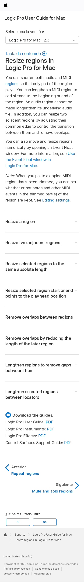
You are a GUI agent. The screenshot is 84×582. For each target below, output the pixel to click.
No (45, 522)
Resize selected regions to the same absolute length (34, 266)
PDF (49, 422)
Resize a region (20, 221)
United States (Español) (18, 556)
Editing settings (56, 200)
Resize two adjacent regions (32, 242)
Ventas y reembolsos (16, 573)
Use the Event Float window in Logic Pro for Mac (40, 159)
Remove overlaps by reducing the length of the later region (38, 341)
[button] (26, 53)
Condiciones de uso (47, 568)
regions (12, 83)
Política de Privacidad (17, 568)
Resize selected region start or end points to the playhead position (39, 293)
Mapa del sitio (42, 573)
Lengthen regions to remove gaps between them (38, 367)
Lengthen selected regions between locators (31, 394)
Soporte (20, 534)
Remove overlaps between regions (39, 317)
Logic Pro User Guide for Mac (34, 18)
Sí (18, 522)
